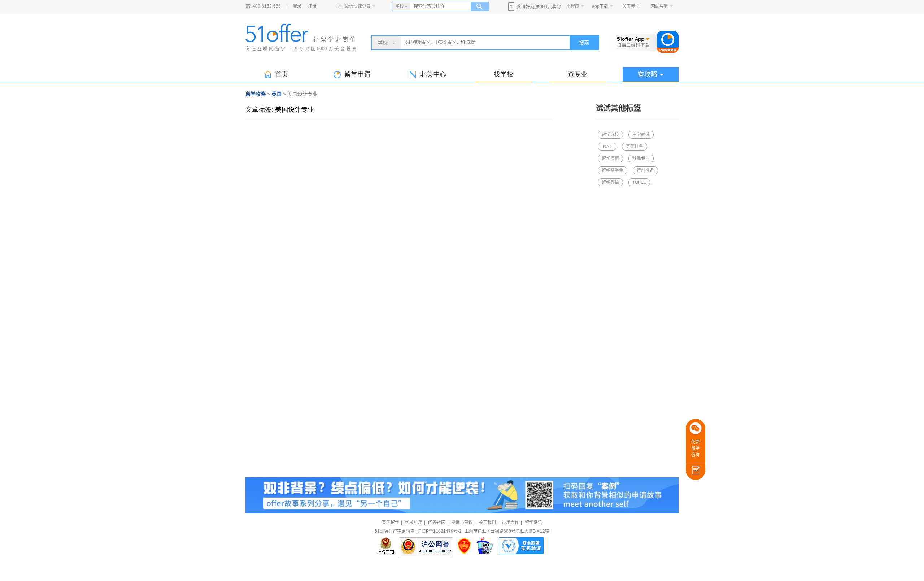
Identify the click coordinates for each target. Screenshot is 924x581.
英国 (276, 94)
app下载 (600, 6)
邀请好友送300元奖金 (538, 6)
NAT (607, 146)
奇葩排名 (634, 146)
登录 (297, 6)
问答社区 (436, 522)
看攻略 (647, 74)
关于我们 (631, 6)
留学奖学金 (612, 170)
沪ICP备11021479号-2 (439, 531)
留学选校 (610, 134)
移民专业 (641, 158)
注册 (312, 6)
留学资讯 (533, 522)
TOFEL (639, 182)
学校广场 (413, 522)
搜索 (584, 42)
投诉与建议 (462, 522)
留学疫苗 (610, 158)
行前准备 (645, 170)
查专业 (577, 74)
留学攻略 (255, 94)
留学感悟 (610, 182)
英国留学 (390, 522)
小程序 (572, 6)
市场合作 (510, 522)
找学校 (503, 74)
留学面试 (641, 134)
